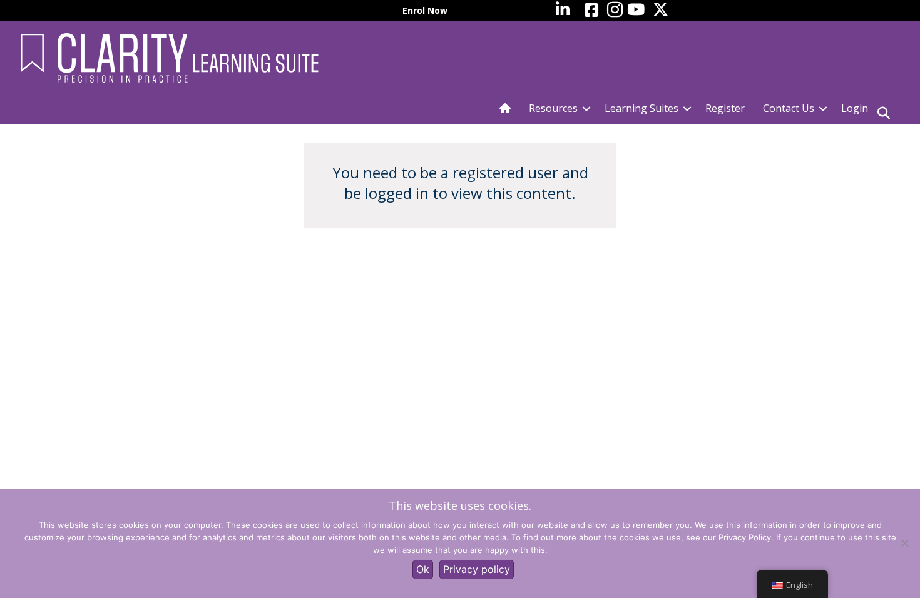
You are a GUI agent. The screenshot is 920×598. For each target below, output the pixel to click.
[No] (904, 543)
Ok (422, 569)
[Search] (883, 113)
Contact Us (788, 108)
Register (725, 108)
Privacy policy (476, 569)
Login (854, 108)
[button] (586, 108)
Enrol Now (424, 10)
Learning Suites (641, 108)
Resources (553, 108)
